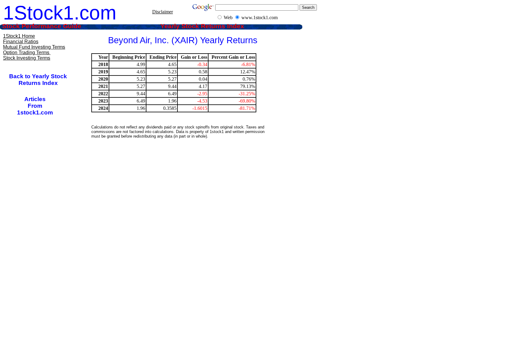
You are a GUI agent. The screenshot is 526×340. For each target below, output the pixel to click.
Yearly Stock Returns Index (206, 26)
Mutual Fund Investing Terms (34, 47)
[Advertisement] (182, 156)
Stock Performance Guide (50, 26)
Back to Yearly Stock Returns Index (38, 79)
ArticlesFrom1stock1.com (35, 106)
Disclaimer (162, 11)
